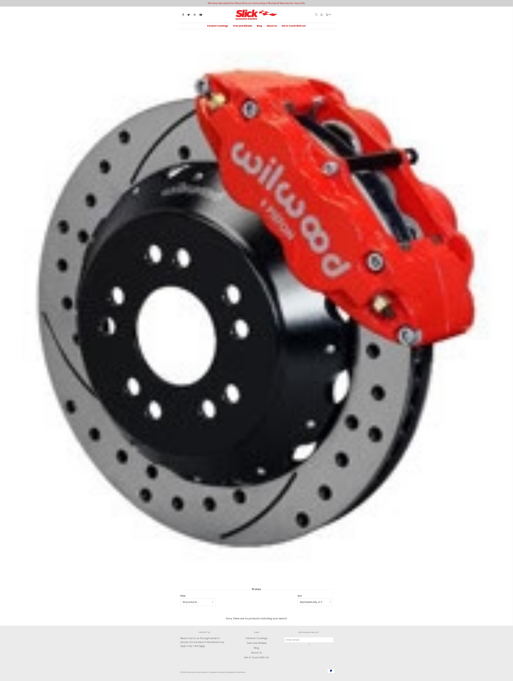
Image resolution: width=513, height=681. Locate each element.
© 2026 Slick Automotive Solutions (194, 672)
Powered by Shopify (217, 672)
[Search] (314, 14)
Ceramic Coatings (217, 25)
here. (202, 646)
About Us (272, 25)
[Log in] (320, 14)
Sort (300, 595)
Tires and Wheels (242, 25)
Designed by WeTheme (236, 672)
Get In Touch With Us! (294, 25)
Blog (259, 25)
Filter (183, 595)
